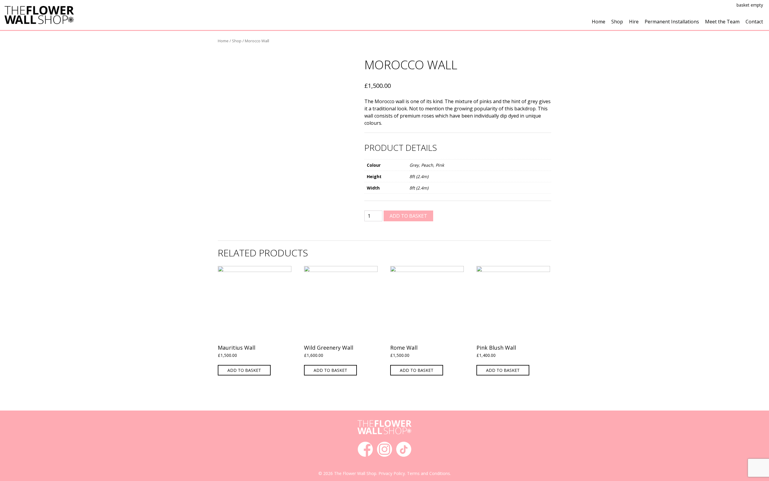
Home (598, 21)
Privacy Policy (391, 473)
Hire (634, 21)
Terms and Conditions (428, 473)
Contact (754, 21)
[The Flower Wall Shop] (39, 14)
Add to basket (408, 216)
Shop (617, 21)
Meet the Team (722, 21)
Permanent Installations (672, 21)
